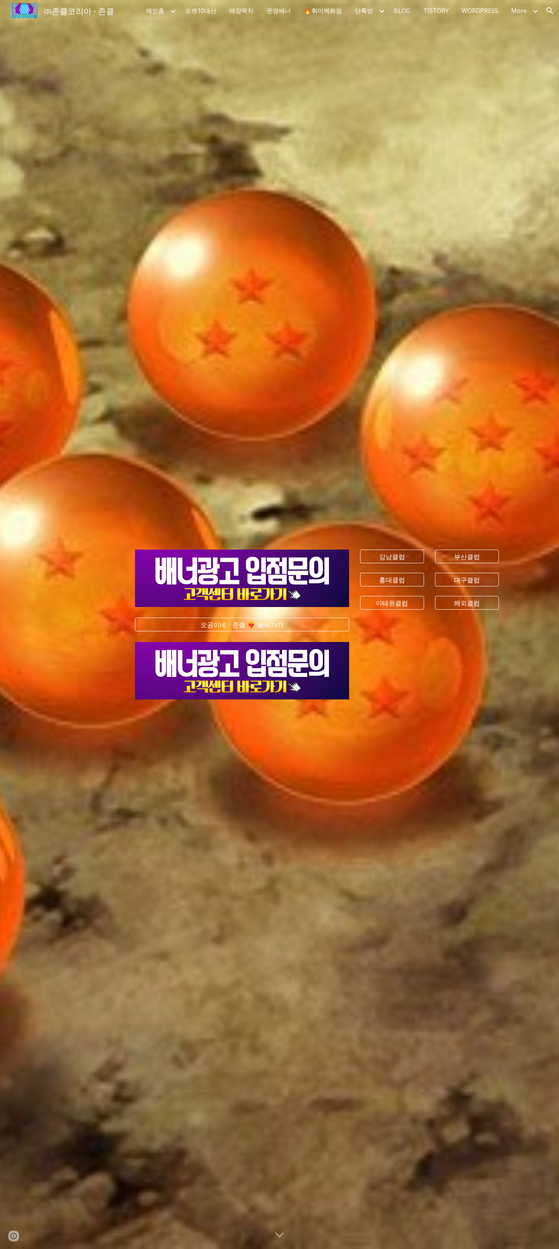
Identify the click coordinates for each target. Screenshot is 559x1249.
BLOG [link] (402, 10)
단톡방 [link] (364, 10)
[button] (550, 11)
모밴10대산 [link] (200, 10)
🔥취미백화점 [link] (323, 10)
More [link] (519, 10)
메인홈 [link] (155, 10)
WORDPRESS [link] (480, 10)
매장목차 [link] (241, 10)
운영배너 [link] (279, 10)
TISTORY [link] (436, 10)
